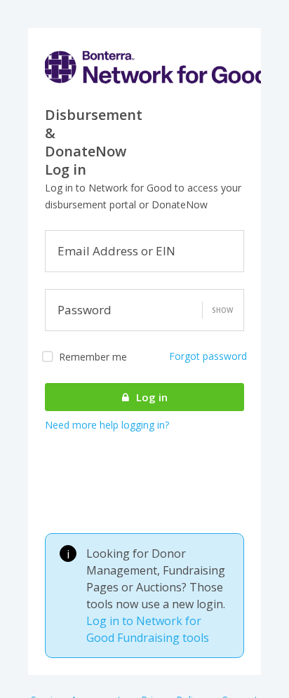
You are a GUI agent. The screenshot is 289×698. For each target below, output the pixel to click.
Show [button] (222, 310)
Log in (150, 397)
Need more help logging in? (107, 424)
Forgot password (208, 356)
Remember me (93, 356)
